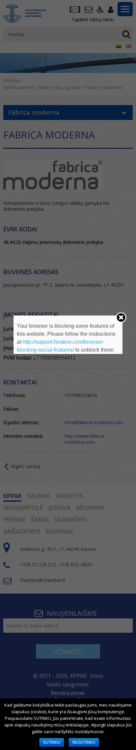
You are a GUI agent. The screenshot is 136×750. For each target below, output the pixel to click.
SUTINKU (51, 742)
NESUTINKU (83, 742)
